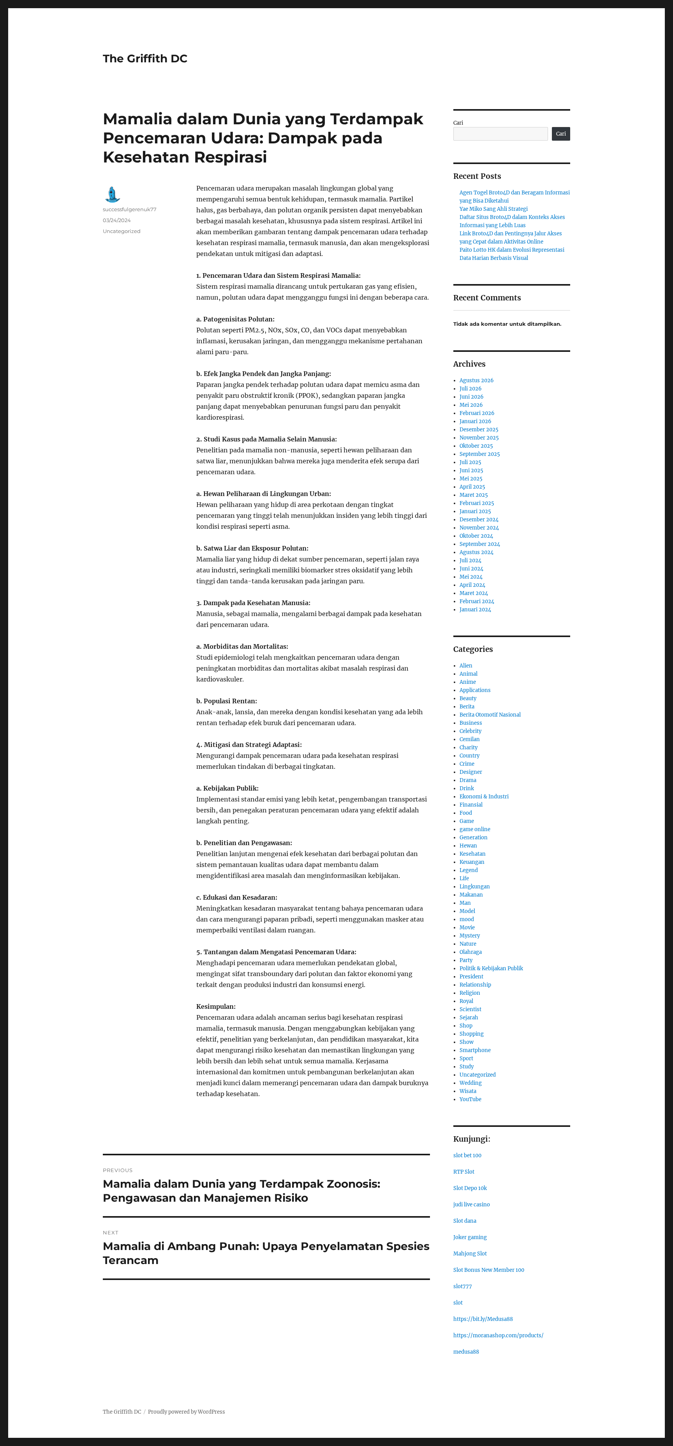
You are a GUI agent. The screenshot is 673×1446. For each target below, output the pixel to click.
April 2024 (472, 585)
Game (467, 821)
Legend (469, 870)
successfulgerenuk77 (130, 209)
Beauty (468, 698)
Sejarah (469, 1017)
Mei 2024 (471, 577)
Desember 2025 (479, 429)
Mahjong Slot (470, 1253)
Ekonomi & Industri (484, 796)
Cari (458, 123)
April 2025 (472, 487)
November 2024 (479, 527)
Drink (467, 788)
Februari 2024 (477, 601)
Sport (466, 1058)
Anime (468, 682)
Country (469, 755)
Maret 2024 (474, 593)
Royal (466, 1001)
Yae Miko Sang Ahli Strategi (494, 209)
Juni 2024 (471, 568)
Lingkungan (475, 886)
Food (466, 813)
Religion (470, 993)
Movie (467, 927)
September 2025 (480, 454)
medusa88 (466, 1352)
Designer (471, 772)
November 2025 (479, 437)
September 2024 (480, 544)
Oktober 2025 (476, 446)
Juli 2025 (470, 462)
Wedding (471, 1083)
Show (467, 1042)
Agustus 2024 (476, 552)
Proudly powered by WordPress (186, 1412)
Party (466, 960)
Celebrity (470, 731)
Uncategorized (122, 231)
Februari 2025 (477, 503)
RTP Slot (463, 1172)
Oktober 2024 (476, 536)
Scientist (470, 1009)
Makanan (471, 895)
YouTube (470, 1099)
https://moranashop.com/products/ (498, 1335)
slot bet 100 (467, 1155)
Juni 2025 (471, 470)
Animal (468, 674)
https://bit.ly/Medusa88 (483, 1319)
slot (458, 1302)
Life (464, 878)
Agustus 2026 (477, 380)
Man (465, 903)
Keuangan (472, 862)
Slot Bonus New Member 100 (488, 1270)
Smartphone (475, 1050)
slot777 (462, 1286)
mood (467, 919)
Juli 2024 (470, 560)
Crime (467, 764)
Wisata (468, 1091)
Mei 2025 (471, 478)
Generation (474, 837)
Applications (475, 690)
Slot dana (464, 1221)
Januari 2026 (476, 421)
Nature (468, 944)
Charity (468, 747)
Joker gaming (470, 1237)
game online (475, 829)
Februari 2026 (477, 413)
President (471, 976)
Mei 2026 (471, 405)
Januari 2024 (475, 609)
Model (467, 911)
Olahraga (471, 952)
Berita (467, 706)
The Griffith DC (145, 58)
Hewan (468, 845)
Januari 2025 (475, 511)
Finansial (471, 805)
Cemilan (470, 739)
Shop (466, 1025)
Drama (468, 780)
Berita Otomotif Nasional (490, 715)
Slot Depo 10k (470, 1188)
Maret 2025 (474, 495)
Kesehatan (473, 854)
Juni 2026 (472, 397)
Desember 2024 (479, 519)
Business (471, 723)
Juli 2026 (471, 388)
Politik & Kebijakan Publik (491, 968)
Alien (466, 665)
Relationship (475, 985)
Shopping (472, 1034)
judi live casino (471, 1204)
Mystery (470, 935)
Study (467, 1066)
